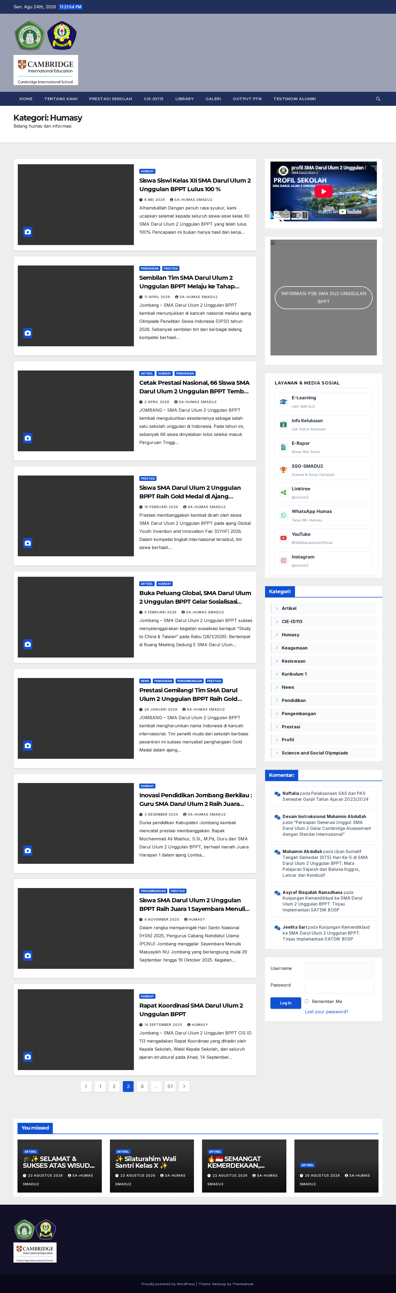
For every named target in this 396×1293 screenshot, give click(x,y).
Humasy (147, 171)
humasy (197, 919)
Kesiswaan (294, 661)
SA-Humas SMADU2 (194, 200)
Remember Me (327, 1001)
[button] (378, 99)
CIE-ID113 (292, 621)
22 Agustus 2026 (231, 1175)
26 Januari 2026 (161, 709)
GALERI (213, 98)
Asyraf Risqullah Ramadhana (312, 892)
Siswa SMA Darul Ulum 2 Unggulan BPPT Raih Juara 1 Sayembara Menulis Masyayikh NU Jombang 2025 (193, 909)
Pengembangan (189, 681)
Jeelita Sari (295, 927)
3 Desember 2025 (161, 814)
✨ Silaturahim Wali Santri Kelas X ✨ (145, 1162)
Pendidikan (150, 268)
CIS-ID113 (154, 98)
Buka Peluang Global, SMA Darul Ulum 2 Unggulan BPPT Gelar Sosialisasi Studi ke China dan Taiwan (195, 601)
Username (281, 968)
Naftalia (291, 793)
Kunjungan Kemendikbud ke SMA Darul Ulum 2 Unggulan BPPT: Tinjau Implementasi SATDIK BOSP (322, 904)
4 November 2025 (162, 919)
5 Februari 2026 (161, 612)
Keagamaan (295, 648)
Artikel (147, 373)
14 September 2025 (163, 1025)
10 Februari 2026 (161, 507)
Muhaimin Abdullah (302, 851)
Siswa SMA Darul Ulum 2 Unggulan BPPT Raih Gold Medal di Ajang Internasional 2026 (190, 496)
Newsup (219, 1284)
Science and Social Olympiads (315, 753)
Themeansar (242, 1284)
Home (25, 98)
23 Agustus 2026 (46, 1175)
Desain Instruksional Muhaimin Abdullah (324, 816)
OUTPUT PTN (247, 98)
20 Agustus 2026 (323, 1175)
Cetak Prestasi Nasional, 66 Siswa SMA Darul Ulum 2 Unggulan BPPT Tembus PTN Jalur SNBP (195, 391)
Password (280, 985)
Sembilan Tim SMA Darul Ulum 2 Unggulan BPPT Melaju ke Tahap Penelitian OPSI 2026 (187, 286)
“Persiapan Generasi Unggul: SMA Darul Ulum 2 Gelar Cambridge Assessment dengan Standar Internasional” (327, 828)
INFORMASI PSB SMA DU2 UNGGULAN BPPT (323, 297)
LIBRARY (184, 98)
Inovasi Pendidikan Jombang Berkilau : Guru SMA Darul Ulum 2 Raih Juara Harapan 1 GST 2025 (195, 804)
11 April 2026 (157, 297)
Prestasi (171, 268)
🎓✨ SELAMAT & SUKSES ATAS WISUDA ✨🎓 (58, 1165)
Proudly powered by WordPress (169, 1284)
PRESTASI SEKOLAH (110, 98)
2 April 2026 (157, 402)
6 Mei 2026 (155, 200)
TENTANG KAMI (60, 98)
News (145, 681)
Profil (288, 739)
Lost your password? (326, 1011)
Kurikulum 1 (294, 674)
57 (170, 1086)
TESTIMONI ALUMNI (294, 98)
